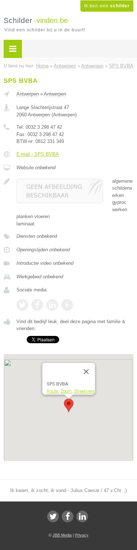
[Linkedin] (82, 516)
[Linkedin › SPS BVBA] (52, 305)
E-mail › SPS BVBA (37, 154)
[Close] (86, 371)
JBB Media (62, 535)
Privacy (81, 535)
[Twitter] (53, 516)
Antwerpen (27, 94)
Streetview (84, 391)
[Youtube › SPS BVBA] (67, 305)
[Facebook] (67, 516)
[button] (68, 405)
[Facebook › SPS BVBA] (37, 305)
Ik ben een (107, 5)
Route (52, 391)
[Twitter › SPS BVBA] (22, 305)
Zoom (66, 391)
